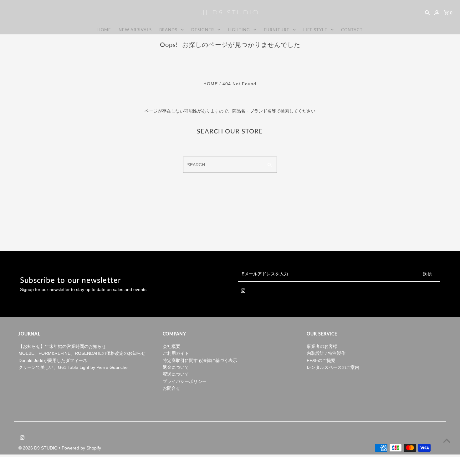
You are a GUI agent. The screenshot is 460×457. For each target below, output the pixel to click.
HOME (104, 29)
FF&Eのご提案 (321, 360)
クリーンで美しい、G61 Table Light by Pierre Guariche (73, 367)
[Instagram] (243, 292)
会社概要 (171, 346)
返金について (176, 367)
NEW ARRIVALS (135, 29)
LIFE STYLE (315, 29)
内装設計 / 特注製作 (326, 353)
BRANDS (168, 29)
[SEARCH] (427, 12)
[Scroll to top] (447, 441)
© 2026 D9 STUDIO (38, 447)
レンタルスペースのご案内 (333, 367)
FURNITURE (276, 29)
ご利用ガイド (176, 353)
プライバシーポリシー (185, 381)
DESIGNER (202, 29)
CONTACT (352, 29)
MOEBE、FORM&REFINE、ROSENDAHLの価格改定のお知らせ (82, 353)
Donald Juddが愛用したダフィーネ (52, 360)
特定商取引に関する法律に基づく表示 (200, 360)
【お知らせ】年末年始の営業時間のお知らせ (62, 346)
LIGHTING (239, 29)
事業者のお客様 (322, 346)
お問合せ (171, 388)
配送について (176, 374)
